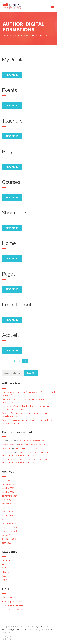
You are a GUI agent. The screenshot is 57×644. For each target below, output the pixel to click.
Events (9, 90)
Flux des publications (11, 601)
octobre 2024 (8, 492)
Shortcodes (15, 213)
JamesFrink (7, 459)
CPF (4, 568)
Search (30, 373)
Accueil (10, 335)
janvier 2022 (7, 515)
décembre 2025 (9, 484)
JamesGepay (8, 445)
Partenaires (7, 632)
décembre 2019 (9, 523)
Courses (11, 182)
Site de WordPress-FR (12, 609)
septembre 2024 (9, 496)
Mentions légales (36, 629)
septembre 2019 (9, 527)
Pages (9, 274)
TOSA (4, 580)
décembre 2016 (9, 539)
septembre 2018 (9, 531)
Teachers (12, 121)
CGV (48, 629)
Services (6, 576)
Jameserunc (7, 452)
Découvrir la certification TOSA (32, 441)
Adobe (5, 564)
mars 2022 (7, 507)
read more (12, 75)
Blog (7, 151)
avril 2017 (6, 535)
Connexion (7, 597)
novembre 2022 (9, 504)
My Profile (13, 59)
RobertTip (6, 449)
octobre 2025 (8, 488)
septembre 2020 (9, 519)
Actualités (6, 560)
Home (9, 243)
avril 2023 (6, 500)
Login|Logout (17, 304)
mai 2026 (6, 480)
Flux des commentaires (12, 605)
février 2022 (7, 511)
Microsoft (6, 572)
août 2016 (6, 543)
